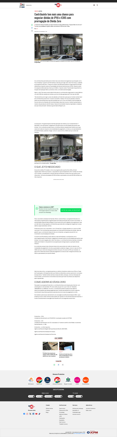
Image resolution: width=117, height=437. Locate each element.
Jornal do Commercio (90, 408)
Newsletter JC (76, 410)
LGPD (60, 416)
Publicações (62, 418)
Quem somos (62, 408)
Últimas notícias (49, 408)
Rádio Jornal (88, 410)
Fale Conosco (62, 422)
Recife (31, 396)
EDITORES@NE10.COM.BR (79, 433)
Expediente (61, 420)
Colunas (48, 410)
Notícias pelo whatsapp (78, 408)
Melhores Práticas (63, 414)
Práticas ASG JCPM (63, 410)
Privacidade (61, 412)
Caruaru (39, 396)
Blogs (47, 412)
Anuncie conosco (76, 414)
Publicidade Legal (76, 412)
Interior (79, 396)
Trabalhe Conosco (63, 424)
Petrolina (58, 396)
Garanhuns (48, 396)
